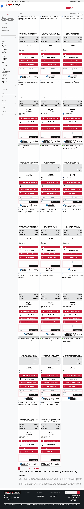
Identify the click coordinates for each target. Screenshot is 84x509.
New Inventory (40, 493)
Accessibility (15, 504)
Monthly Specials (40, 496)
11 (34, 469)
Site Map (21, 504)
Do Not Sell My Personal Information (41, 504)
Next (37, 469)
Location (74, 7)
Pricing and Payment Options (28, 60)
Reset (8, 14)
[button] (2, 6)
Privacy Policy (27, 504)
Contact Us (8, 504)
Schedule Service (53, 493)
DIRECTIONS (27, 496)
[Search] (78, 492)
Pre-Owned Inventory (41, 495)
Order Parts (52, 496)
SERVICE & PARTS (55, 492)
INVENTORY (40, 492)
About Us (27, 492)
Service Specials (53, 495)
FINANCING (27, 494)
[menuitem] (9, 26)
